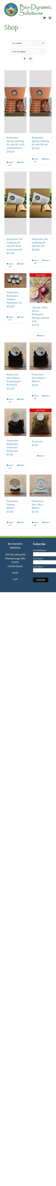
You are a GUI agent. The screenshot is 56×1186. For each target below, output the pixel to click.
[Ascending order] (43, 43)
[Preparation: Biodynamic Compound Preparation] (15, 422)
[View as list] (30, 58)
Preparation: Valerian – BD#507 (13, 504)
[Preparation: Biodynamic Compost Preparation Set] (15, 280)
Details (21, 162)
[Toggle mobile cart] (44, 17)
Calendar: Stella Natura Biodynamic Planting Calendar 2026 (40, 314)
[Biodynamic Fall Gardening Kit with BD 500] (41, 203)
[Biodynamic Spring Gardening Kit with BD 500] (41, 101)
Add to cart (11, 163)
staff (15, 579)
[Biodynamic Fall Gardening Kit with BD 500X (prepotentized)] (15, 203)
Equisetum (37, 441)
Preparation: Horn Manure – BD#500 (39, 378)
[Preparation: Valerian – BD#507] (15, 486)
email (15, 572)
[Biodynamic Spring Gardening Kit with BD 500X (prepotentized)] (15, 101)
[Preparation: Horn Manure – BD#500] (41, 356)
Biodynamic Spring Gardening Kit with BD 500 (40, 141)
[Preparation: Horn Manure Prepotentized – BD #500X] (15, 356)
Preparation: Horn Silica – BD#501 (38, 504)
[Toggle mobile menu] (50, 17)
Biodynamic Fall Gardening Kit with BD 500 (40, 242)
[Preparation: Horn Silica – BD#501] (41, 486)
